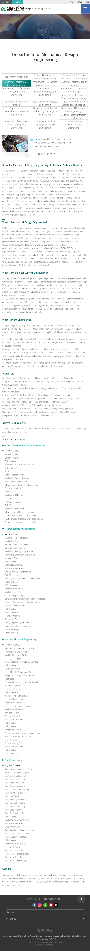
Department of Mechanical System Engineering (45, 83)
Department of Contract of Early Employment (73, 116)
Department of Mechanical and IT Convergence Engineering (16, 124)
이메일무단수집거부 (52, 899)
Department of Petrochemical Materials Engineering (16, 111)
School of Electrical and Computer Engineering (45, 77)
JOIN (80, 2)
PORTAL (18, 2)
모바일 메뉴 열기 (85, 9)
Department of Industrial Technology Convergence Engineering (45, 111)
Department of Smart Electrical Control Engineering (73, 124)
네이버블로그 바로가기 (45, 905)
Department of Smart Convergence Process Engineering (45, 124)
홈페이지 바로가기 (48, 153)
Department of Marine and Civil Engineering (73, 110)
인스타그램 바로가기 (40, 905)
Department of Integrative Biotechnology (73, 90)
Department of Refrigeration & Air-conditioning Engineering (16, 91)
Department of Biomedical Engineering (45, 103)
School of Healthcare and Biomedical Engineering (73, 103)
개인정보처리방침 (33, 899)
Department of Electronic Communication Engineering (73, 77)
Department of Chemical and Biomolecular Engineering (73, 96)
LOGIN (71, 2)
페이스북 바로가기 (34, 905)
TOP (81, 901)
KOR (87, 2)
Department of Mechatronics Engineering (73, 83)
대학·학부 (10, 912)
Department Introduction (17, 76)
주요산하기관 (11, 918)
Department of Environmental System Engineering (45, 91)
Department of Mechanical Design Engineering (16, 83)
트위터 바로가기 (56, 905)
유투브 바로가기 (51, 905)
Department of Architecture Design (17, 103)
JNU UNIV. (6, 2)
